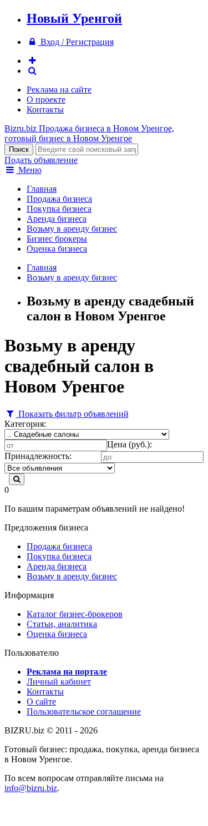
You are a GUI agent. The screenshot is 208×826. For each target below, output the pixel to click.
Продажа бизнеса (59, 198)
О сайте (41, 701)
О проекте (46, 99)
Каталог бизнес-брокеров (75, 614)
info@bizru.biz (30, 788)
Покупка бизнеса (59, 208)
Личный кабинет (59, 681)
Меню (29, 170)
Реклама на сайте (59, 89)
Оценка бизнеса (57, 248)
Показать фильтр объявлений (72, 414)
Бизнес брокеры (57, 238)
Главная (42, 188)
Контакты (45, 109)
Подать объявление (41, 160)
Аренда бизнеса (57, 218)
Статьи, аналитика (62, 624)
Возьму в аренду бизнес (72, 228)
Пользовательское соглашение (84, 711)
